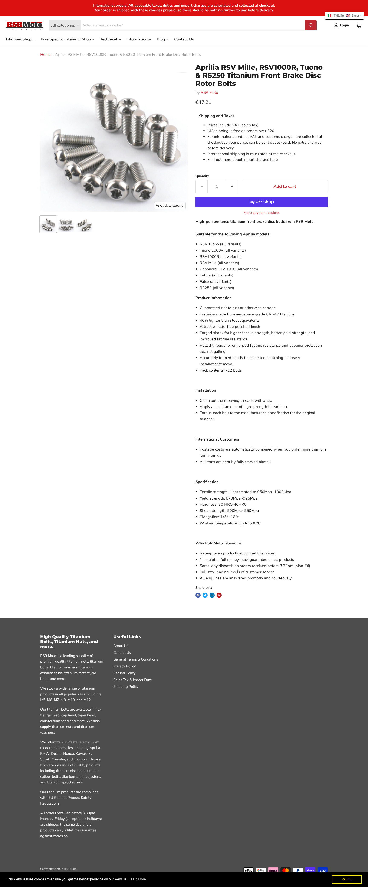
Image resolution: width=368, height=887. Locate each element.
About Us (120, 645)
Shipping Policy (125, 686)
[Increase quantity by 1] (232, 186)
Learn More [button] (137, 879)
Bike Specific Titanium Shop (66, 39)
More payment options (262, 213)
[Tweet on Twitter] (205, 595)
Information (137, 39)
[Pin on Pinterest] (219, 595)
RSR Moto (209, 92)
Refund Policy (124, 673)
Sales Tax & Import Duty (132, 679)
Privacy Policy (124, 666)
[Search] (311, 25)
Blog (161, 39)
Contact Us (184, 39)
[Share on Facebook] (198, 595)
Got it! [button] (347, 879)
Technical (109, 39)
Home (45, 54)
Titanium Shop (19, 39)
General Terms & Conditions (135, 659)
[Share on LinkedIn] (212, 595)
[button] (344, 15)
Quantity (202, 176)
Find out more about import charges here (242, 159)
